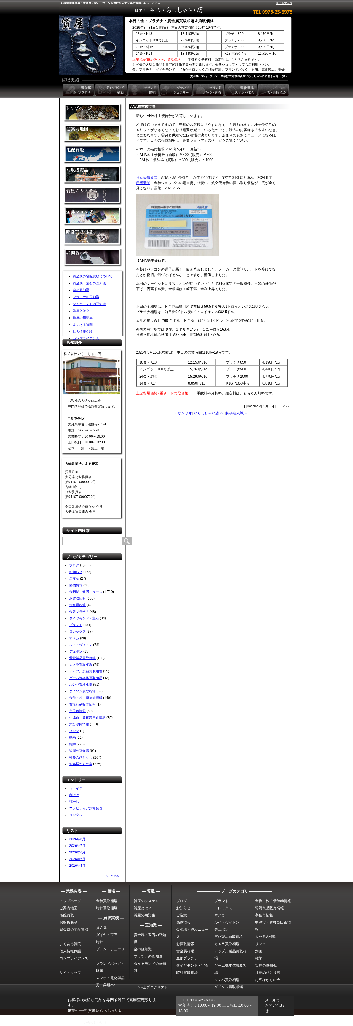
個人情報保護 (83, 331)
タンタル (75, 815)
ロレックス (77, 631)
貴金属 (101, 928)
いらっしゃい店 (95, 1022)
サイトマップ (284, 3)
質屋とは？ (81, 311)
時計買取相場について (93, 237)
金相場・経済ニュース (85, 592)
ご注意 (74, 578)
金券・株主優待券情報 (85, 698)
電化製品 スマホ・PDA (241, 90)
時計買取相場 (106, 908)
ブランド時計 (144, 90)
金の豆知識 (81, 290)
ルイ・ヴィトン (80, 645)
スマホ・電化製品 (110, 978)
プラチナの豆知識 (86, 297)
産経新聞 (143, 183)
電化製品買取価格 (82, 658)
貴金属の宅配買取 (74, 929)
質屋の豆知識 (79, 751)
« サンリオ (183, 413)
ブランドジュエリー (176, 90)
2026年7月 (77, 846)
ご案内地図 (68, 908)
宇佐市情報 (77, 711)
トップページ (70, 901)
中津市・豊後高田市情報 (87, 718)
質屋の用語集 (83, 318)
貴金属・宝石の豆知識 (89, 283)
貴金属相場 (77, 605)
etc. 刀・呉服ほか (274, 90)
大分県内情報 (79, 724)
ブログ (74, 565)
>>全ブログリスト (153, 987)
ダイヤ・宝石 (106, 935)
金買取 (93, 113)
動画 (72, 737)
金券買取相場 (106, 901)
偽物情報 (75, 585)
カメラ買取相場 (80, 665)
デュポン (75, 651)
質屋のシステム (93, 196)
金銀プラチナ (79, 612)
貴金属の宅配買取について (93, 276)
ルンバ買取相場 (80, 684)
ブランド (75, 625)
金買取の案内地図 (93, 133)
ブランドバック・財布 (209, 90)
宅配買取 (93, 154)
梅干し (74, 802)
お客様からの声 (80, 764)
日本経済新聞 (146, 178)
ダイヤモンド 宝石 (111, 90)
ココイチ (75, 788)
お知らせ (75, 572)
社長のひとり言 (80, 757)
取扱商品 (93, 175)
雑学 (72, 744)
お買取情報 (77, 598)
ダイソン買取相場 (82, 691)
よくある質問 (83, 325)
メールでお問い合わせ (274, 1005)
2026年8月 (77, 839)
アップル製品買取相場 (85, 671)
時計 (99, 942)
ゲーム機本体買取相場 (85, 678)
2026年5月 (77, 859)
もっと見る (112, 875)
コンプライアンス (86, 338)
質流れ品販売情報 (82, 704)
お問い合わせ (93, 258)
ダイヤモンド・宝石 (84, 618)
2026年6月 (77, 852)
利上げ (74, 795)
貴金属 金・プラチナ (79, 90)
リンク (74, 731)
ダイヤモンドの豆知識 (89, 304)
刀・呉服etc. (106, 985)
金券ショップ (93, 216)
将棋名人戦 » (236, 413)
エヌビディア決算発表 (85, 808)
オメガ (74, 638)
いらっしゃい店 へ (209, 413)
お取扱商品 (68, 922)
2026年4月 (77, 866)
